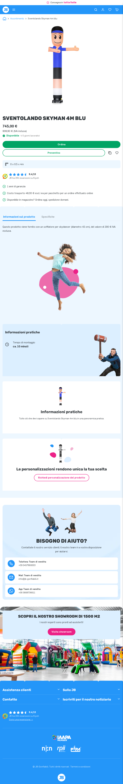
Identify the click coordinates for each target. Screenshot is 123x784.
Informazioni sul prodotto (19, 216)
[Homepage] (6, 9)
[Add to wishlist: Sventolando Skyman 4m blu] (116, 152)
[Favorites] (109, 9)
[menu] (13, 9)
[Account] (102, 9)
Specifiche (47, 216)
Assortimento (17, 18)
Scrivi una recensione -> (21, 719)
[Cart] (116, 9)
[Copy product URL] (109, 152)
